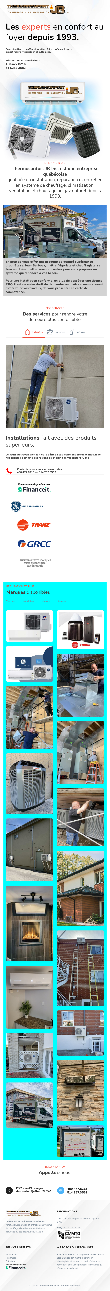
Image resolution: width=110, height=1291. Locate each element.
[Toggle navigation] (102, 9)
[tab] (33, 332)
